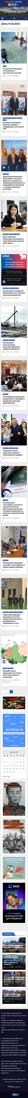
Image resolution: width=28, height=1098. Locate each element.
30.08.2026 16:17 (9, 967)
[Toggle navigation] (14, 18)
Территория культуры (15, 960)
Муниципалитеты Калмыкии (9, 118)
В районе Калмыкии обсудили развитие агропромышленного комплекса (13, 948)
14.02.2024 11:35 (8, 246)
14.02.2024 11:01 (8, 298)
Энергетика (11, 340)
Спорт (4, 66)
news (17, 75)
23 (17, 768)
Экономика (5, 174)
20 (7, 768)
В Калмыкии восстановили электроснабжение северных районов (11, 346)
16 (17, 765)
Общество (19, 118)
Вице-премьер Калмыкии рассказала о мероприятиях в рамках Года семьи (13, 240)
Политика (11, 448)
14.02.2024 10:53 (8, 457)
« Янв (4, 776)
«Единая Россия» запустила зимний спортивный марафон (12, 453)
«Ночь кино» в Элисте (10, 963)
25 (23, 768)
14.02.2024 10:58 (8, 352)
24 (20, 768)
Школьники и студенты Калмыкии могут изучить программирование (14, 293)
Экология (20, 612)
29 (14, 772)
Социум (5, 668)
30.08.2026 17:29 (9, 950)
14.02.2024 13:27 (8, 131)
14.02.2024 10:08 (8, 626)
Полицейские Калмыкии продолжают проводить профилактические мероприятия (14, 400)
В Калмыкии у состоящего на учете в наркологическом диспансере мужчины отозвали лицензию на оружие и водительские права (13, 509)
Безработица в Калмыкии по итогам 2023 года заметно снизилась (12, 674)
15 (14, 765)
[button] (25, 18)
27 (7, 772)
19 (4, 768)
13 (7, 765)
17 (20, 765)
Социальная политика (14, 234)
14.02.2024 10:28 (8, 518)
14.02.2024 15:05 (8, 75)
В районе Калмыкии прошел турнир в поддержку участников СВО (13, 126)
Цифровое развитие (13, 288)
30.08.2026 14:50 (9, 999)
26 (4, 772)
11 (23, 762)
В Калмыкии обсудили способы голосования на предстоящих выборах (14, 565)
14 (11, 765)
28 (11, 772)
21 (11, 768)
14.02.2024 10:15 (8, 570)
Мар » (8, 776)
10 (20, 762)
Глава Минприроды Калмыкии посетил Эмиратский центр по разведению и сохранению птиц (12, 619)
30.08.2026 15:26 (9, 981)
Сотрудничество (13, 612)
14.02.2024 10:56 (8, 405)
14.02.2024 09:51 (8, 680)
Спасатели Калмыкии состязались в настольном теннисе (12, 71)
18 (23, 765)
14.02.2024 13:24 (8, 192)
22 (14, 768)
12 (4, 765)
